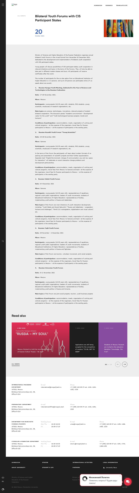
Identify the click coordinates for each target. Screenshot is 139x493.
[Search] (2, 241)
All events (22, 16)
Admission (98, 5)
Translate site (121, 5)
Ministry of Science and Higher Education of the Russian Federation (22, 479)
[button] (124, 364)
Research (109, 5)
